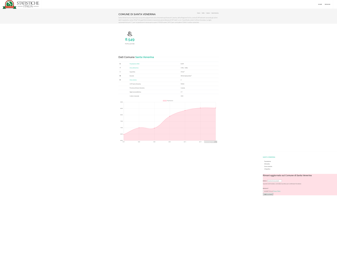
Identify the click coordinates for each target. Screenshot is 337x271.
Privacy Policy (276, 191)
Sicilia (203, 13)
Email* (265, 181)
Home (198, 13)
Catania (208, 13)
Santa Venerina (215, 13)
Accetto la (268, 191)
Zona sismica (133, 80)
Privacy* (266, 188)
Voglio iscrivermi (268, 194)
